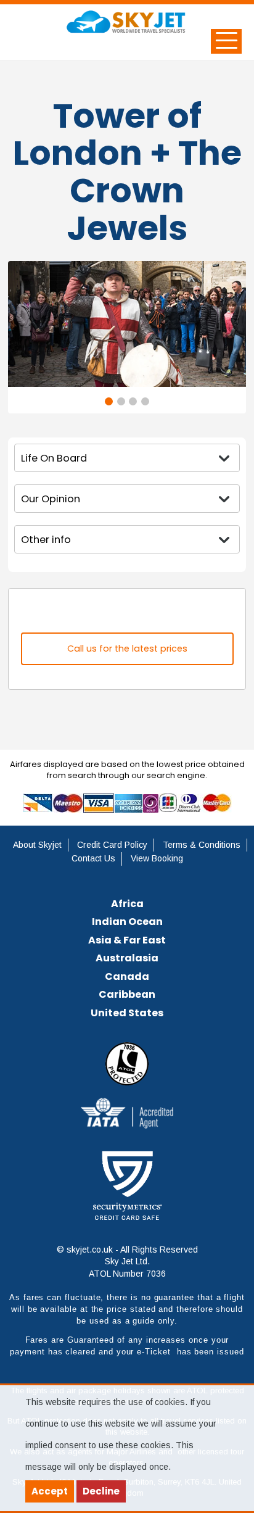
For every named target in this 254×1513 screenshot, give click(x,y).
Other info (46, 540)
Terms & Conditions (201, 845)
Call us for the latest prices (127, 648)
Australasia (127, 958)
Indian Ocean (127, 921)
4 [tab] (145, 401)
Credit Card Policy (112, 845)
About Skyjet (37, 845)
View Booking (157, 858)
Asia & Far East (127, 940)
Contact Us (93, 858)
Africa (127, 904)
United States (127, 1013)
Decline (101, 1491)
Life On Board (54, 458)
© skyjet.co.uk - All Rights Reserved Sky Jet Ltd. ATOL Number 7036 (127, 1262)
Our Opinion (50, 499)
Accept (49, 1491)
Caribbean (127, 994)
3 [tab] (133, 401)
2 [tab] (121, 401)
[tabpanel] (127, 324)
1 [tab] (109, 401)
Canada (127, 976)
